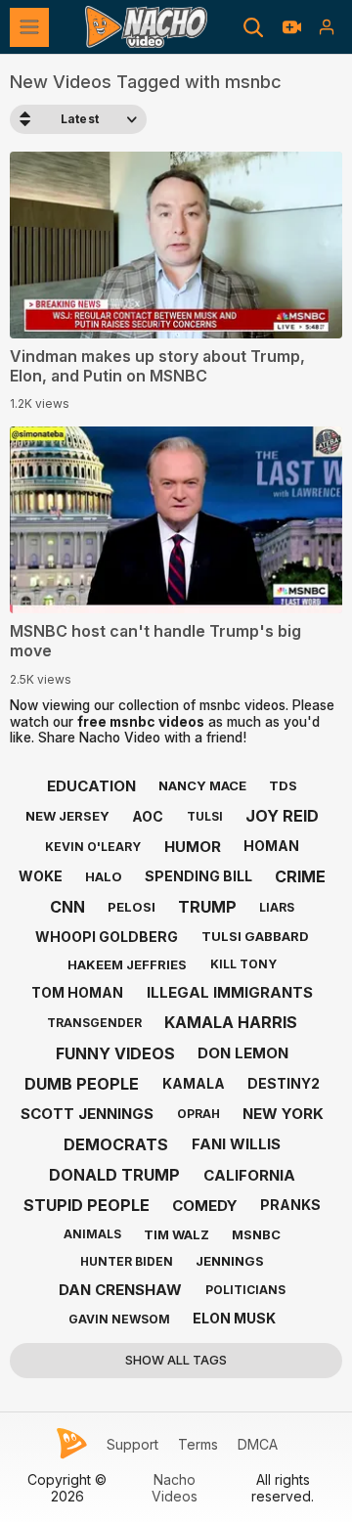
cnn (67, 907)
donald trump (114, 1175)
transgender (94, 1022)
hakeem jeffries (127, 964)
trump (207, 907)
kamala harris (230, 1022)
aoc (147, 816)
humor (192, 846)
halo (103, 876)
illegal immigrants (230, 992)
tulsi (205, 816)
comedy (205, 1205)
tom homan (77, 992)
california (249, 1175)
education (91, 786)
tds (283, 785)
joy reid (282, 816)
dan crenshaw (120, 1289)
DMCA (258, 1445)
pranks (290, 1204)
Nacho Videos (175, 1488)
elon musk (234, 1318)
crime (300, 876)
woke (41, 876)
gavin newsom (119, 1319)
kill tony (243, 964)
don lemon (243, 1053)
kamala (193, 1083)
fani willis (236, 1144)
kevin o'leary (93, 846)
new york (283, 1113)
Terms (198, 1445)
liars (276, 907)
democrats (116, 1144)
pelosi (131, 907)
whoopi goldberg (106, 936)
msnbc (256, 1234)
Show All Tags (176, 1359)
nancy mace (202, 785)
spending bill (198, 876)
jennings (230, 1261)
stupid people (86, 1205)
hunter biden (126, 1261)
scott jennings (87, 1113)
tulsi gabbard (255, 936)
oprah (198, 1113)
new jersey (67, 816)
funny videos (115, 1053)
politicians (245, 1289)
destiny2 (283, 1083)
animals (92, 1234)
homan (271, 845)
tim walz (176, 1234)
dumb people (81, 1084)
